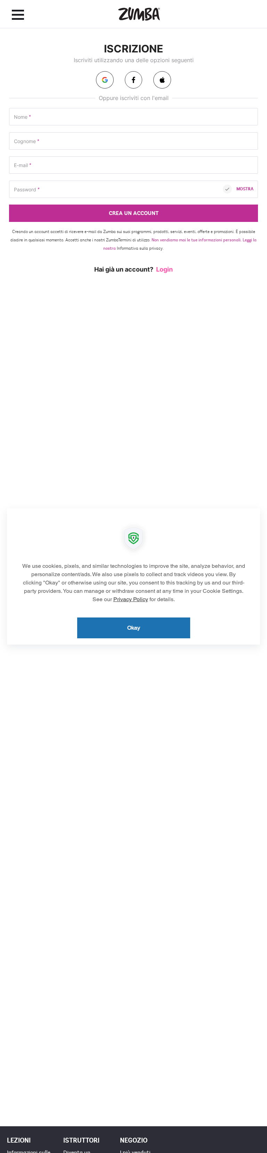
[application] (133, 576)
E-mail (22, 165)
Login (164, 269)
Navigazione (18, 14)
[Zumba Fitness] (139, 14)
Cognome (26, 141)
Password (27, 189)
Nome (22, 117)
